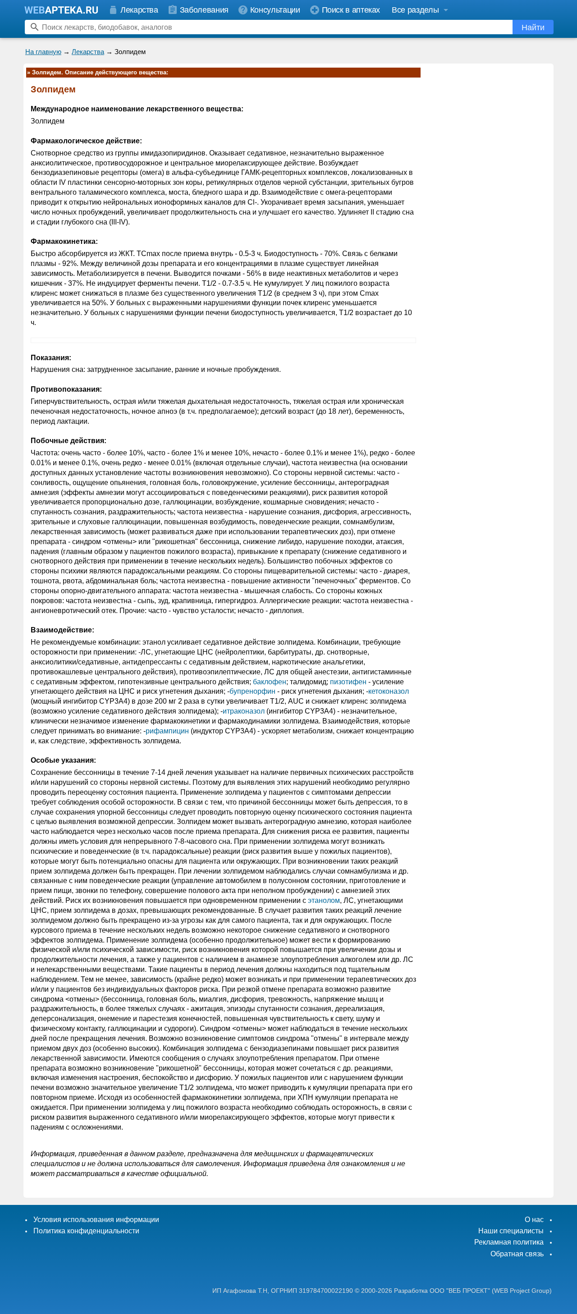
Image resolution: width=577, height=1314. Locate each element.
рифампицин (167, 731)
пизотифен (348, 682)
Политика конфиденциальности (86, 1231)
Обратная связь (517, 1254)
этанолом (324, 900)
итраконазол (244, 711)
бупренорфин (252, 691)
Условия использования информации (96, 1219)
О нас (534, 1219)
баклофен (269, 682)
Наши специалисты (511, 1231)
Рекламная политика (509, 1242)
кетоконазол (388, 691)
